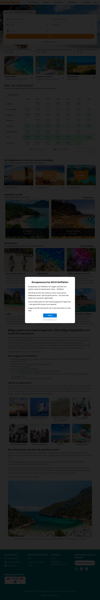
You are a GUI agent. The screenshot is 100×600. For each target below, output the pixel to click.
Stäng (50, 315)
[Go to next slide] (90, 219)
